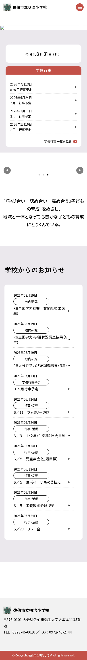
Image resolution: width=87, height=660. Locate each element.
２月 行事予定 (20, 129)
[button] (7, 170)
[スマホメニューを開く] (79, 7)
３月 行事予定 (20, 116)
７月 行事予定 (20, 103)
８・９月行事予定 (21, 89)
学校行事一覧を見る (58, 141)
